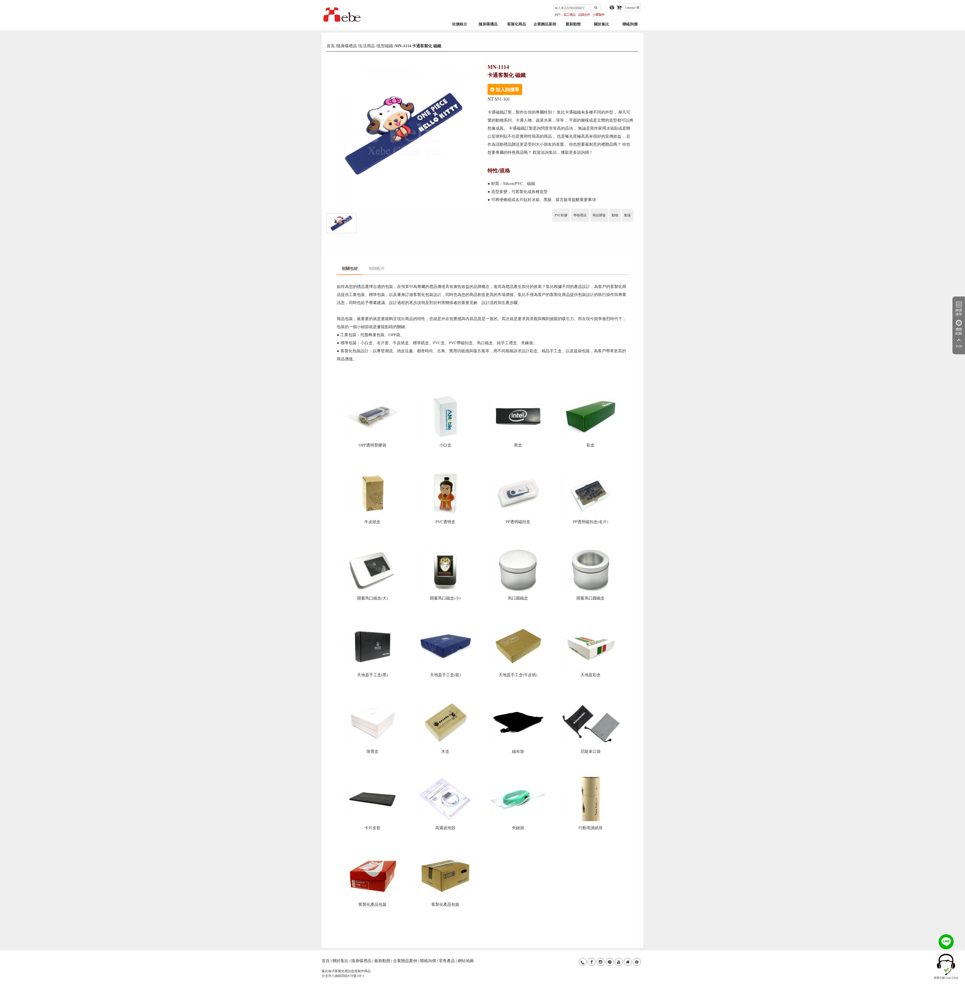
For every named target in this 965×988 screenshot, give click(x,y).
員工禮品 (569, 14)
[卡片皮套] (373, 778)
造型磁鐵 (385, 45)
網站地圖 (466, 960)
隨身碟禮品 (488, 25)
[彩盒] (590, 396)
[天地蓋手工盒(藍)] (445, 625)
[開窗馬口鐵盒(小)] (445, 549)
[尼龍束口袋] (590, 702)
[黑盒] (518, 396)
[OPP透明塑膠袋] (373, 396)
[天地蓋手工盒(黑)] (373, 625)
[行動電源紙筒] (590, 778)
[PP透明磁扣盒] (518, 472)
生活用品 (367, 45)
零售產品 (447, 960)
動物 (615, 215)
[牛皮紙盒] (373, 472)
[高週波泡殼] (445, 778)
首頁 (331, 45)
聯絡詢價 (630, 25)
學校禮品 (580, 215)
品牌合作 (584, 14)
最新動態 (573, 25)
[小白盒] (445, 396)
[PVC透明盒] (445, 472)
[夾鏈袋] (518, 778)
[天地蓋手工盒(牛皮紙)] (518, 625)
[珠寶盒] (373, 702)
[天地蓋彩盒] (590, 625)
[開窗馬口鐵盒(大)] (373, 549)
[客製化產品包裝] (373, 855)
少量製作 (599, 14)
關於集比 (601, 25)
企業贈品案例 (545, 25)
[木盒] (445, 702)
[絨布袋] (518, 702)
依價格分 (459, 25)
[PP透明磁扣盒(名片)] (590, 472)
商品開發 (599, 215)
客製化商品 (516, 25)
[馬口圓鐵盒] (518, 549)
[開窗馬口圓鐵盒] (590, 549)
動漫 (627, 215)
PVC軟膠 (561, 215)
